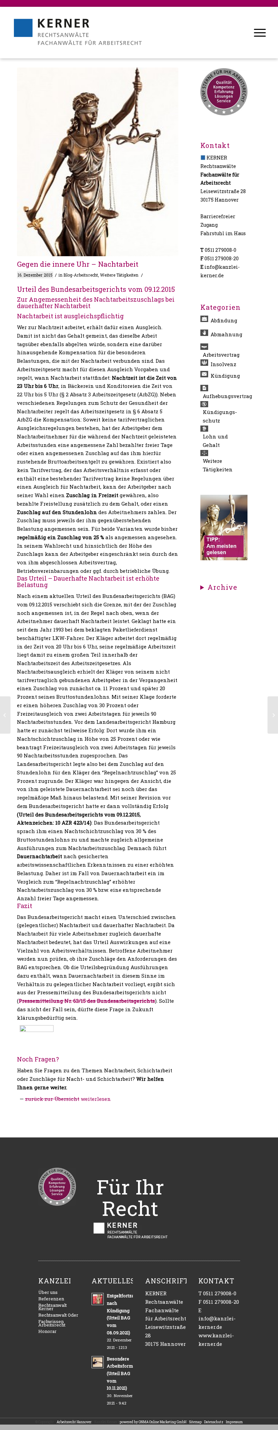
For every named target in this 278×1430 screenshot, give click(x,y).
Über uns (48, 1292)
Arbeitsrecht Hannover (74, 1422)
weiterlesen (96, 1098)
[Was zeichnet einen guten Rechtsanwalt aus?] (223, 558)
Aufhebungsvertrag (225, 396)
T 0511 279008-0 (217, 1293)
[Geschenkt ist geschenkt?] (272, 715)
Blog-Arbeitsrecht (80, 275)
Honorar (47, 1331)
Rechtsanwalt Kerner (52, 1307)
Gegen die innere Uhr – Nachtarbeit (77, 264)
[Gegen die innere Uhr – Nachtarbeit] (97, 162)
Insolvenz (223, 364)
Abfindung (224, 320)
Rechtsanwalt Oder (58, 1315)
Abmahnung (226, 334)
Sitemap (195, 1422)
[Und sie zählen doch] (5, 715)
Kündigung (225, 375)
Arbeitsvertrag (221, 354)
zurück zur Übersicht (52, 1098)
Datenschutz (213, 1422)
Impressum (234, 1422)
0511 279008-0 (220, 250)
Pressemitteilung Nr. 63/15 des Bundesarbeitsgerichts (87, 1000)
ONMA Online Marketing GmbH (162, 1422)
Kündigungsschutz (220, 416)
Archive (222, 587)
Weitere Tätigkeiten (119, 275)
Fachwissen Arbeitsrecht (51, 1323)
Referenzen (51, 1299)
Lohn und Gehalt (215, 440)
